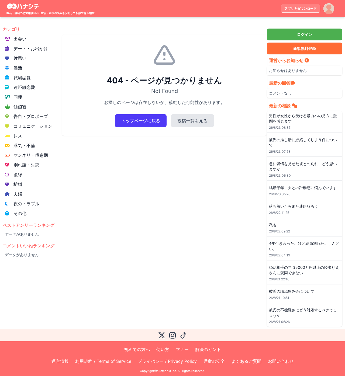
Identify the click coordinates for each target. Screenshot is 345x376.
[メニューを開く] (328, 8)
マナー (182, 349)
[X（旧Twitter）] (161, 335)
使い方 (162, 349)
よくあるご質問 (246, 361)
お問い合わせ (281, 361)
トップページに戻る (140, 120)
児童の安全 (214, 361)
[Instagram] (172, 335)
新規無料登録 (304, 48)
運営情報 (60, 361)
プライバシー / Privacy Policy (167, 361)
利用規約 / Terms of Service (103, 361)
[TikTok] (183, 335)
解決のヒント (208, 349)
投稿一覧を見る (192, 120)
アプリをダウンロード (300, 8)
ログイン (304, 34)
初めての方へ (137, 349)
